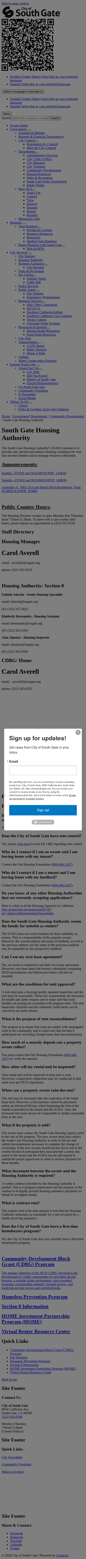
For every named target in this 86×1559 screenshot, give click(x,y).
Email (13, 761)
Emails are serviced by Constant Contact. (42, 796)
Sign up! (43, 810)
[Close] (78, 732)
